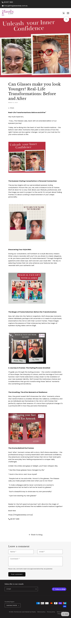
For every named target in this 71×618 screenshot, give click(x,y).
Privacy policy (51, 612)
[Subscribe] (36, 589)
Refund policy (41, 612)
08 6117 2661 (8, 2)
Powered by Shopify (30, 612)
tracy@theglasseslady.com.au (15, 6)
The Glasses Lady (19, 612)
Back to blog (36, 534)
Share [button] (12, 108)
